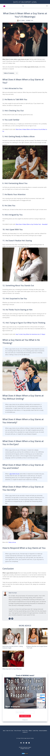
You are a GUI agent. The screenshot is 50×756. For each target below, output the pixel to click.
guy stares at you (14, 474)
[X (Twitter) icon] (12, 619)
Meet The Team (9, 730)
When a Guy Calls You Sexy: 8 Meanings (12, 669)
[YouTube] (29, 742)
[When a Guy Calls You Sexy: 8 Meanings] (13, 659)
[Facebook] (21, 742)
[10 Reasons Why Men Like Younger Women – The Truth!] (37, 636)
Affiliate (30, 730)
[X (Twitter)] (26, 742)
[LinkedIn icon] (10, 619)
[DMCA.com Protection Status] (25, 753)
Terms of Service (17, 730)
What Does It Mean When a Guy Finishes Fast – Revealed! (31, 224)
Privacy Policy (25, 730)
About (4, 730)
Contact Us (25, 732)
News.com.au (12, 542)
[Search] (23, 5)
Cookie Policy (35, 730)
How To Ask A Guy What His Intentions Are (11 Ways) (30, 334)
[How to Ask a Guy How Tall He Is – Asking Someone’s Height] (13, 636)
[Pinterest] (23, 742)
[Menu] (47, 5)
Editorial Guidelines (43, 730)
